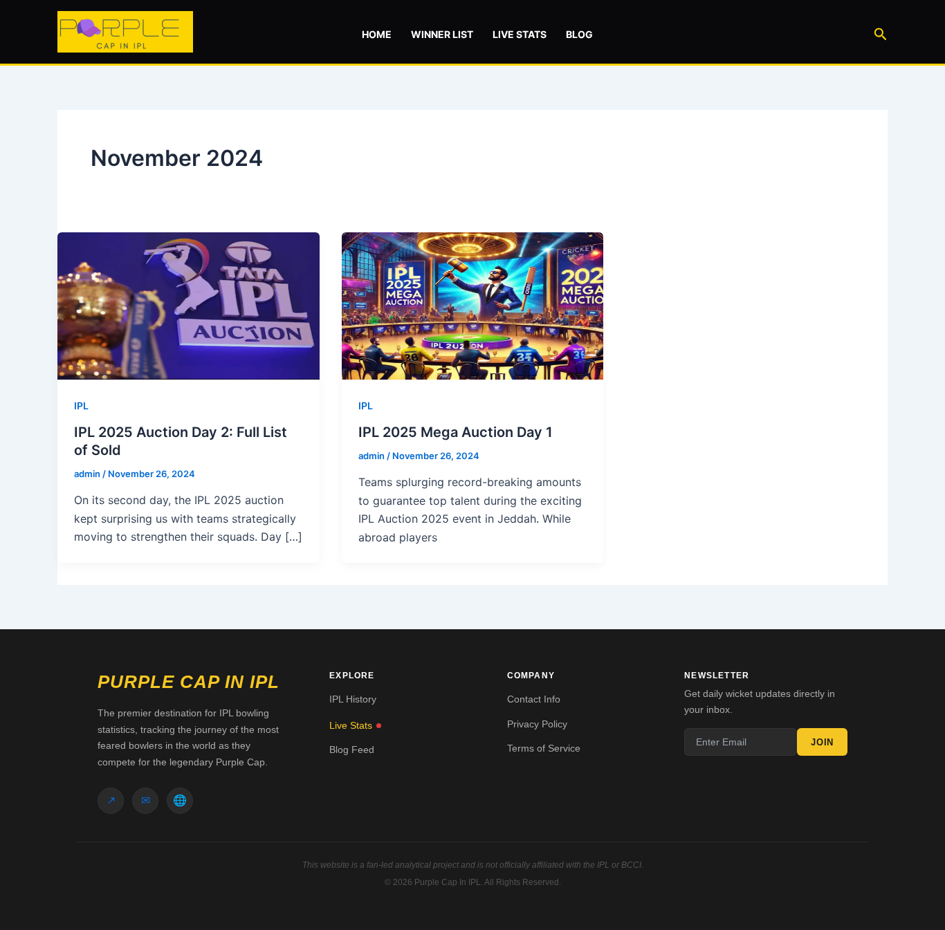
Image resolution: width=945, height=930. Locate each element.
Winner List (442, 34)
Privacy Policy (537, 723)
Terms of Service (543, 748)
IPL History (352, 699)
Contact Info (533, 699)
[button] (881, 31)
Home (377, 34)
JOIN (822, 742)
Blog (579, 34)
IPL (81, 405)
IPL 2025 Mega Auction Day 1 (455, 432)
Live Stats (520, 34)
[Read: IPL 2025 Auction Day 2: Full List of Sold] (188, 305)
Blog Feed (351, 749)
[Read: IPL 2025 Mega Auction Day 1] (473, 305)
